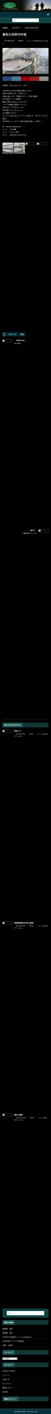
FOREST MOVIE (8, 1371)
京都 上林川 (7, 1345)
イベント (5, 1375)
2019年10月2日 (20, 734)
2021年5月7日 (9, 41)
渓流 (22, 334)
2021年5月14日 (20, 926)
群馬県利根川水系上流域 (23, 923)
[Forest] (25, 10)
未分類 (5, 1392)
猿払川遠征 (18, 1115)
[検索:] (25, 20)
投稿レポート (7, 1387)
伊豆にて (17, 731)
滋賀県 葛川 (7, 1328)
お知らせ (5, 1379)
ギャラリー (6, 1383)
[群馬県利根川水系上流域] (7, 1015)
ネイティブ (12, 334)
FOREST (21, 41)
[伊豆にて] (7, 823)
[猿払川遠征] (7, 1207)
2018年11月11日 (21, 1118)
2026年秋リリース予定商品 (13, 1341)
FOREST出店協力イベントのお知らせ (17, 1337)
